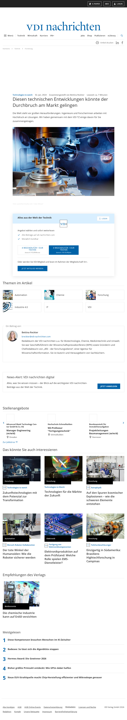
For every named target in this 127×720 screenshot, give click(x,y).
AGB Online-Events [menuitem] (32, 707)
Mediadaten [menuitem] (70, 707)
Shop (89, 35)
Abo (107, 4)
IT (47, 307)
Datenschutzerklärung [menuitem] (53, 707)
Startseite (6, 49)
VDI (89, 307)
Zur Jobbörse (9, 442)
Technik (21, 35)
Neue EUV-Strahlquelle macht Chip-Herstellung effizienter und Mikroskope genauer (55, 677)
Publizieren (100, 35)
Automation (21, 294)
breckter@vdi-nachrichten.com (36, 336)
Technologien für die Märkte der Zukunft (63, 493)
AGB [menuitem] (19, 707)
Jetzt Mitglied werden (32, 268)
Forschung (29, 49)
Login (120, 4)
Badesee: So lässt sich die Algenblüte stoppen (33, 649)
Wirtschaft (32, 35)
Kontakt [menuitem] (17, 711)
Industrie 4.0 (21, 307)
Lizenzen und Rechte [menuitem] (87, 707)
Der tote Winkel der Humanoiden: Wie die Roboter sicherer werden (19, 553)
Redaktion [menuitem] (7, 711)
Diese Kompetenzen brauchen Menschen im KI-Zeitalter (39, 639)
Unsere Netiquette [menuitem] (31, 711)
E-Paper (96, 4)
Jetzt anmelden (108, 386)
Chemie (60, 294)
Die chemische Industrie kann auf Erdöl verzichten (20, 614)
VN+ (52, 35)
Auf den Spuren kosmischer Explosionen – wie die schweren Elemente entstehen (104, 498)
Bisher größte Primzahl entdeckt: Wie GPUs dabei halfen (39, 667)
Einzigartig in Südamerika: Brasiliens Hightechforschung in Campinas (103, 555)
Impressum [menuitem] (47, 711)
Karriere (44, 35)
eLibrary (112, 35)
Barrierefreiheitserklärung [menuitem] (66, 711)
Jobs (83, 35)
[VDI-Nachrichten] (63, 26)
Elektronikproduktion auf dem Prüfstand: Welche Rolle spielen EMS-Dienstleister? (61, 557)
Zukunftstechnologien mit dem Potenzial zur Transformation (20, 496)
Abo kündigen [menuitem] (9, 707)
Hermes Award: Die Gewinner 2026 (27, 658)
